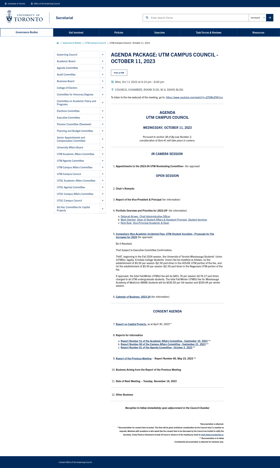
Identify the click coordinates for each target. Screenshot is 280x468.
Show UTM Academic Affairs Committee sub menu (102, 154)
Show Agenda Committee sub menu (102, 67)
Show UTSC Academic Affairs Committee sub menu (102, 180)
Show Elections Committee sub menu (102, 111)
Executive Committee (68, 117)
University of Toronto (16, 3)
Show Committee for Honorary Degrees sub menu (102, 94)
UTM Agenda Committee (70, 160)
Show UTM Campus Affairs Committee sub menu (102, 167)
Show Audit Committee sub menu (102, 74)
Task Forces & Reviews (208, 32)
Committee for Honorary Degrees (75, 94)
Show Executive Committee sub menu (102, 117)
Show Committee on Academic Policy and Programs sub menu (102, 103)
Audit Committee (66, 74)
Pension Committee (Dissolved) (74, 124)
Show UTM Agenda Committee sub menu (102, 160)
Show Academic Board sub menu (102, 61)
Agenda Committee (67, 67)
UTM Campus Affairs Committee (74, 167)
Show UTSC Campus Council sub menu (102, 200)
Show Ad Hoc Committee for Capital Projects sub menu (102, 209)
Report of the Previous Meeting (134, 358)
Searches (159, 32)
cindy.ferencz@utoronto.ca (212, 434)
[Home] (27, 17)
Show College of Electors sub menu (102, 87)
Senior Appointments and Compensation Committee (71, 139)
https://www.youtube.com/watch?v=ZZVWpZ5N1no (194, 97)
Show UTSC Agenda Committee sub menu (102, 187)
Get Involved (76, 32)
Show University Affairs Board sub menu (102, 147)
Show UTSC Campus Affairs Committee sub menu (102, 194)
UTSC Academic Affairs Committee (76, 180)
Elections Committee (68, 110)
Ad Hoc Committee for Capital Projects (73, 208)
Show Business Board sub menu (102, 81)
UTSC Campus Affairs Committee (75, 193)
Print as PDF (119, 72)
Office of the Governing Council (47, 3)
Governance (57, 42)
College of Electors (67, 87)
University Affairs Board (70, 147)
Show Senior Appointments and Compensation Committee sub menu (102, 139)
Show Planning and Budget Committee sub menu (102, 130)
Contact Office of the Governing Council (75, 462)
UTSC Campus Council (69, 200)
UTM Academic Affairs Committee (75, 154)
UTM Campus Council (95, 42)
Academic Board (66, 61)
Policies (118, 32)
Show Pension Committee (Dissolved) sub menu (102, 124)
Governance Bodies (27, 32)
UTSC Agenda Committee (71, 187)
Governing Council (67, 54)
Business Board (65, 81)
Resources (258, 32)
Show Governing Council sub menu (102, 54)
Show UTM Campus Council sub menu (102, 174)
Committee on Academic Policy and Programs (76, 102)
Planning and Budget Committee (75, 130)
